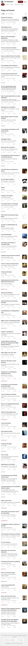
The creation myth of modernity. (8, 515)
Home (3, 4)
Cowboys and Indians (7, 195)
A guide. (3, 189)
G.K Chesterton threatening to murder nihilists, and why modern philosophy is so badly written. (10, 40)
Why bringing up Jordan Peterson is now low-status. (10, 364)
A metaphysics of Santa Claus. (7, 388)
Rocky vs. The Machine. (6, 405)
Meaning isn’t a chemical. (6, 375)
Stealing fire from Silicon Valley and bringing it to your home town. (9, 479)
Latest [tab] (3, 13)
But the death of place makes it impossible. (10, 502)
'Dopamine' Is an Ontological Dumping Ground (9, 372)
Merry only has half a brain (8, 596)
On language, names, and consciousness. (10, 172)
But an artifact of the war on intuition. (9, 218)
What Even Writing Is (7, 292)
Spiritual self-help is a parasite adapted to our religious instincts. (10, 623)
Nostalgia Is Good (6, 139)
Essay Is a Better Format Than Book (10, 56)
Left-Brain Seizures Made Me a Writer (9, 170)
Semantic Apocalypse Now (8, 412)
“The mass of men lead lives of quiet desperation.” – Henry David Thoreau (9, 554)
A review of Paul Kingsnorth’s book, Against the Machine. (11, 334)
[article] (14, 21)
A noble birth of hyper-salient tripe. (9, 246)
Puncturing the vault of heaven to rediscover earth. (8, 575)
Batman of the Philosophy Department (8, 37)
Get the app (20, 640)
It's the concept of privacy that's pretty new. (10, 49)
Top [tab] (6, 13)
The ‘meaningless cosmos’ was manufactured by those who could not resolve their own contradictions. (9, 490)
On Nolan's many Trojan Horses (8, 89)
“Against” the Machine (7, 331)
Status (3, 187)
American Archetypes (19, 4)
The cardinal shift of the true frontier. (9, 205)
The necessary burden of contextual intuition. (9, 159)
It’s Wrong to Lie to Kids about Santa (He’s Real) (9, 385)
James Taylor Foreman (11, 22)
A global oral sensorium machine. (8, 120)
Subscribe (20, 1)
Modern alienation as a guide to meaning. (10, 304)
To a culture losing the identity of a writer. (10, 294)
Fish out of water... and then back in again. (10, 535)
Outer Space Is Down (6, 431)
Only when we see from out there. (8, 140)
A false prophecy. (5, 586)
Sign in (25, 1)
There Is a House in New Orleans (10, 263)
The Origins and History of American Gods (8, 243)
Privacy (16, 635)
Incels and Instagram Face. (7, 257)
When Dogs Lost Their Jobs (8, 352)
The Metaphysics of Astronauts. (8, 181)
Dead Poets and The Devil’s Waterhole (8, 551)
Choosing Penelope (6, 272)
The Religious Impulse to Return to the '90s (10, 525)
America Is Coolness (6, 17)
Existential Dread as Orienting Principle (9, 301)
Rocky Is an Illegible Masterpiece (10, 404)
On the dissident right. (6, 563)
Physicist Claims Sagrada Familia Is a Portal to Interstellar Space (11, 609)
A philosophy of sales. (6, 314)
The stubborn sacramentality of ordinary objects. (10, 109)
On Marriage (4, 273)
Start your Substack (10, 640)
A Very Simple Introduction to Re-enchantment (10, 130)
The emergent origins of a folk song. (9, 265)
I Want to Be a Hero (6, 500)
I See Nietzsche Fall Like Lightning (10, 561)
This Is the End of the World (8, 394)
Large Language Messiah (8, 585)
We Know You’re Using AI (8, 147)
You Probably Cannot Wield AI (9, 65)
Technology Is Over (6, 27)
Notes (12, 4)
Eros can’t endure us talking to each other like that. (10, 76)
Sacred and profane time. (6, 527)
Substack (8, 643)
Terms (20, 635)
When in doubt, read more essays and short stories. (11, 58)
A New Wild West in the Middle (9, 204)
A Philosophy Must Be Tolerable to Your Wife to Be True (10, 156)
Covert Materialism (6, 234)
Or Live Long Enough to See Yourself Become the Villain (8, 87)
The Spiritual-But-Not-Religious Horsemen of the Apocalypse (10, 620)
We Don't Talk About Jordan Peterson (8, 361)
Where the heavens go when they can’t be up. (10, 433)
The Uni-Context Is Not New (8, 47)
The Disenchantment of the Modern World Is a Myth (11, 487)
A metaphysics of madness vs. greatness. (10, 346)
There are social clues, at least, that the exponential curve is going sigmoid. (9, 29)
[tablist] (7, 13)
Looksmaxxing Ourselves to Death (10, 255)
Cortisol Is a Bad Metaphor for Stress (9, 225)
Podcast (7, 4)
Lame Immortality (6, 423)
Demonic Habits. (4, 425)
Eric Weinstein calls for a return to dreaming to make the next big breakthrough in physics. (8, 612)
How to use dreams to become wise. (9, 544)
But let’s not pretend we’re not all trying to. (10, 67)
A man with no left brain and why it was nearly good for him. (10, 598)
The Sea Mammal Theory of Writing (10, 534)
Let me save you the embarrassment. (9, 149)
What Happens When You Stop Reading (9, 117)
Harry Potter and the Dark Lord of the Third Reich (10, 512)
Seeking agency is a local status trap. (9, 466)
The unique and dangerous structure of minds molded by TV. (10, 457)
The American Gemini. (6, 197)
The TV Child (4, 455)
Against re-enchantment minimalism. (9, 236)
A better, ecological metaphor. (7, 228)
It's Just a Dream (5, 542)
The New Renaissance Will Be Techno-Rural (9, 476)
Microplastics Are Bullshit (8, 107)
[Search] (25, 13)
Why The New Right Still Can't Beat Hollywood (10, 96)
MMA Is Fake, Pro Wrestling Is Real (10, 320)
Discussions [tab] (11, 13)
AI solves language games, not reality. (9, 413)
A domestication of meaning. (7, 354)
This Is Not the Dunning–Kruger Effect (9, 215)
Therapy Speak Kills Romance (9, 73)
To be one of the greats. (6, 283)
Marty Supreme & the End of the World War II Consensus (9, 280)
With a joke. (3, 132)
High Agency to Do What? (8, 464)
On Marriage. (4, 445)
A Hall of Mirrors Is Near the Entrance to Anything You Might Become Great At (10, 343)
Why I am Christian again (8, 572)
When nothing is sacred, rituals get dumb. (10, 322)
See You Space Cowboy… (8, 179)
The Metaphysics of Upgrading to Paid (10, 311)
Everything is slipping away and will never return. (10, 396)
